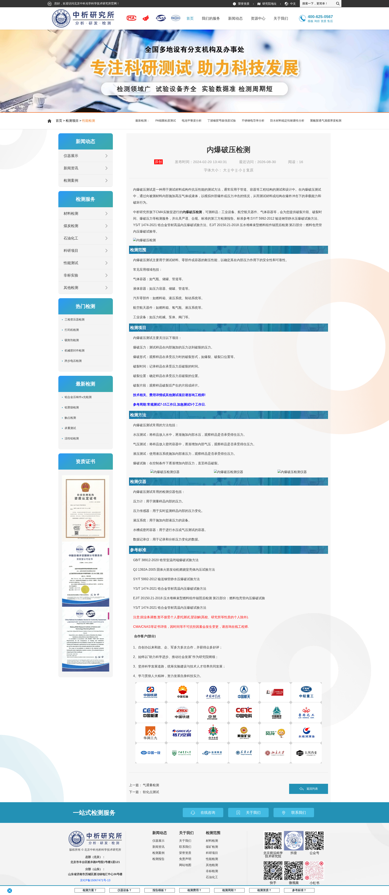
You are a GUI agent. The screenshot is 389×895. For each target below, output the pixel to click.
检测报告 (158, 859)
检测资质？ (264, 890)
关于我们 (185, 840)
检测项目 (72, 120)
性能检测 (88, 120)
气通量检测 (151, 785)
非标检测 (212, 871)
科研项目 (71, 251)
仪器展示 (71, 156)
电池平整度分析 (192, 120)
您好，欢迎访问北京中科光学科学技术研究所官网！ (86, 3)
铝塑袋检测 (72, 407)
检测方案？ (90, 890)
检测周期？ (229, 890)
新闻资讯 (71, 168)
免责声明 (185, 859)
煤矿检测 (212, 846)
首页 (190, 18)
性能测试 (71, 263)
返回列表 (312, 788)
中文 (293, 3)
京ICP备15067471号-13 (95, 880)
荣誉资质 (243, 3)
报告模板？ (160, 890)
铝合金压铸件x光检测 (78, 397)
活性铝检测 (72, 438)
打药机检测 (72, 329)
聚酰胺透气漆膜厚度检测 (325, 120)
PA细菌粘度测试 (165, 120)
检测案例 (71, 180)
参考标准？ (299, 890)
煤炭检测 (71, 226)
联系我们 (185, 846)
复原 (249, 170)
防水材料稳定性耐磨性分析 (287, 120)
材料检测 (71, 213)
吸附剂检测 (72, 340)
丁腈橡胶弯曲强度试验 (221, 120)
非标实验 (71, 275)
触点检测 (70, 417)
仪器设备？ (125, 890)
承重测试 (70, 428)
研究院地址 (269, 3)
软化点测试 (151, 792)
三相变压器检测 (74, 319)
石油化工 (71, 238)
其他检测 (71, 288)
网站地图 (185, 865)
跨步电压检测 (73, 360)
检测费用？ (194, 890)
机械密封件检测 (74, 350)
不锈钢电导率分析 (253, 120)
